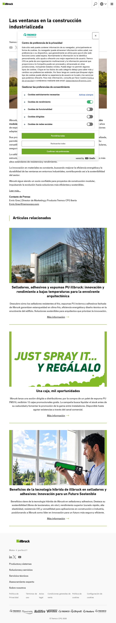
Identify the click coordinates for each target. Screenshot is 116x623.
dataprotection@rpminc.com (78, 81)
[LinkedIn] (10, 557)
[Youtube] (19, 559)
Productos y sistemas (20, 564)
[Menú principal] (112, 4)
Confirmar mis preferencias (58, 151)
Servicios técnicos (18, 576)
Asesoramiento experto (21, 581)
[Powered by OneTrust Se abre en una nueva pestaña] (86, 159)
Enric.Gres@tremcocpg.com (24, 204)
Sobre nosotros (17, 587)
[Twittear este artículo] (16, 47)
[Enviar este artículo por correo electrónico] (11, 47)
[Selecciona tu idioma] (103, 4)
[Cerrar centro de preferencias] (96, 36)
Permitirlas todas (58, 136)
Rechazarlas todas (58, 144)
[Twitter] (14, 558)
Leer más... (15, 190)
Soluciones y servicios (21, 570)
